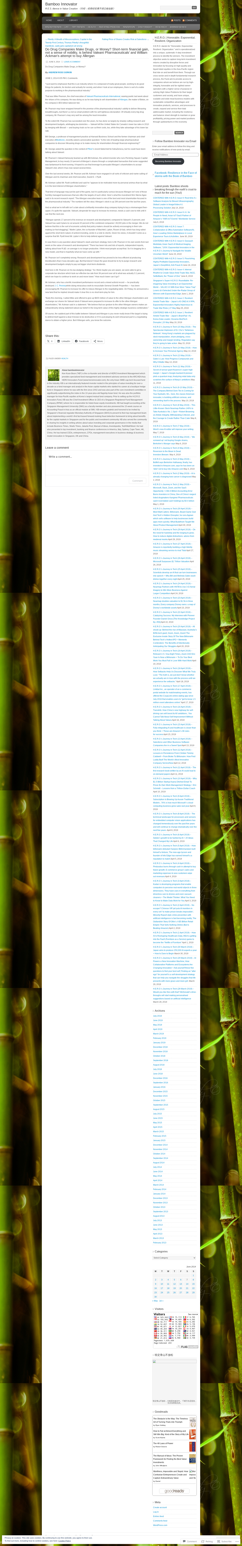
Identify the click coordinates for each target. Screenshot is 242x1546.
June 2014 (158, 1171)
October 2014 (159, 1154)
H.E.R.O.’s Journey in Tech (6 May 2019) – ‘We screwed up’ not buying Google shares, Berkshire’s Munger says (174, 440)
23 (155, 1292)
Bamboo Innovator (61, 4)
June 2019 (158, 1020)
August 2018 (158, 1065)
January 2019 (159, 1042)
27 (181, 1292)
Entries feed (158, 1516)
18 (168, 1288)
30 (155, 1297)
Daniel (158, 1481)
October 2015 (159, 1100)
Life (67, 27)
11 (168, 1284)
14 (187, 1284)
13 (181, 1284)
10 (162, 1284)
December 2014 (160, 1145)
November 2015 (160, 1096)
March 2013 (158, 1238)
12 (174, 1284)
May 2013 (157, 1229)
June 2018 (158, 1074)
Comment (137, 480)
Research (161, 27)
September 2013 (160, 1211)
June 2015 (158, 1118)
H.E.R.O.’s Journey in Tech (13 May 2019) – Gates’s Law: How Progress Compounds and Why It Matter (173, 358)
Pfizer (90, 149)
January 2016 (159, 1087)
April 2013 (157, 1234)
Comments (191, 20)
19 (174, 1288)
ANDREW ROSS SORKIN (60, 72)
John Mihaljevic (161, 1465)
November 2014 (160, 1149)
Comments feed (160, 1521)
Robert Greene (161, 1447)
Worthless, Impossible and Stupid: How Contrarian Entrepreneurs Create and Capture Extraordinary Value (170, 1474)
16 (155, 1288)
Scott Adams (160, 1437)
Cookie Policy (64, 1541)
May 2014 (157, 1176)
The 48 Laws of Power (163, 1443)
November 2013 (160, 1203)
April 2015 (157, 1127)
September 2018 (160, 1060)
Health (92, 27)
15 (193, 1284)
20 (181, 1288)
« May (155, 1301)
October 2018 (159, 1056)
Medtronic (60, 140)
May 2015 (157, 1123)
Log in (156, 1512)
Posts (177, 20)
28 (187, 1292)
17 (162, 1288)
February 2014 (159, 1189)
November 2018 (160, 1051)
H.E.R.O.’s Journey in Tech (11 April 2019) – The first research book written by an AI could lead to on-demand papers (174, 770)
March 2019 (158, 1034)
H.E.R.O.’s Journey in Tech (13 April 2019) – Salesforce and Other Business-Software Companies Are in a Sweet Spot (172, 742)
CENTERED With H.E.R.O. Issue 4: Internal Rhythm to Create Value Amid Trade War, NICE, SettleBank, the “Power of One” (174, 272)
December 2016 (160, 1078)
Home (49, 20)
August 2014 (158, 1163)
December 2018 (160, 1047)
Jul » (161, 1301)
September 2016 (160, 1082)
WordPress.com (160, 1525)
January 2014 (159, 1194)
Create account (160, 1507)
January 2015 (159, 1140)
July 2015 (157, 1114)
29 (193, 1292)
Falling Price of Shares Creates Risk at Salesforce (125, 39)
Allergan (124, 99)
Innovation (129, 27)
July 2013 (157, 1220)
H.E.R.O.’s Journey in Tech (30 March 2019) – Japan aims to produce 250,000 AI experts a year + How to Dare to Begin (175, 950)
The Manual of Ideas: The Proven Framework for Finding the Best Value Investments (170, 1459)
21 (187, 1288)
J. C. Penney (60, 286)
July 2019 (157, 1016)
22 (193, 1288)
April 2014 (157, 1180)
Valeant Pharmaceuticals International (103, 96)
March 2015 (158, 1131)
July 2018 (157, 1069)
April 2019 (157, 1029)
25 (168, 1292)
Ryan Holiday (161, 1425)
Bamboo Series (178, 27)
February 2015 (159, 1136)
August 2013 (158, 1216)
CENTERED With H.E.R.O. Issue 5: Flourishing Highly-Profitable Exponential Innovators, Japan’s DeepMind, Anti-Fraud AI (174, 261)
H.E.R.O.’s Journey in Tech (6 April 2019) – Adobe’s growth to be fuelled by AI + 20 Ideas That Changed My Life (173, 838)
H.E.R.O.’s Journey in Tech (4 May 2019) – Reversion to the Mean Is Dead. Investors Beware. (172, 451)
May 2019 (157, 1025)
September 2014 (160, 1158)
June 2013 (158, 1225)
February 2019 (159, 1038)
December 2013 (160, 1198)
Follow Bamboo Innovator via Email (175, 141)
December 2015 (160, 1091)
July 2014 (157, 1167)
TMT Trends (78, 27)
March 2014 (158, 1185)
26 (174, 1292)
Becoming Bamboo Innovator (168, 161)
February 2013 (159, 1243)
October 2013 (159, 1207)
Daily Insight (145, 27)
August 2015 (158, 1109)
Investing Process (109, 27)
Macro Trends (53, 27)
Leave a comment (72, 62)
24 (162, 1292)
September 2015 (160, 1105)
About (60, 20)
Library (73, 20)
